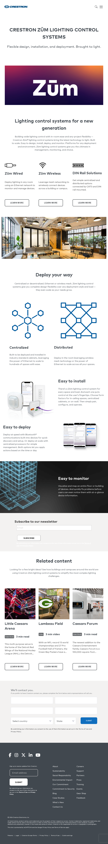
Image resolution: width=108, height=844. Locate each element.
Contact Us (58, 807)
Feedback (81, 798)
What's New (58, 802)
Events (79, 789)
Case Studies (58, 798)
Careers (80, 766)
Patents (10, 835)
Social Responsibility (62, 775)
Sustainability (59, 771)
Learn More (17, 203)
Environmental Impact (62, 780)
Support (80, 771)
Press (79, 780)
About (55, 766)
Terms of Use (84, 729)
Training (80, 784)
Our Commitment (60, 784)
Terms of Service (60, 827)
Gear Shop (81, 793)
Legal (17, 835)
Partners (80, 775)
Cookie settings (67, 835)
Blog (55, 793)
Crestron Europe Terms (29, 835)
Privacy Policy (16, 732)
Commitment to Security (64, 789)
